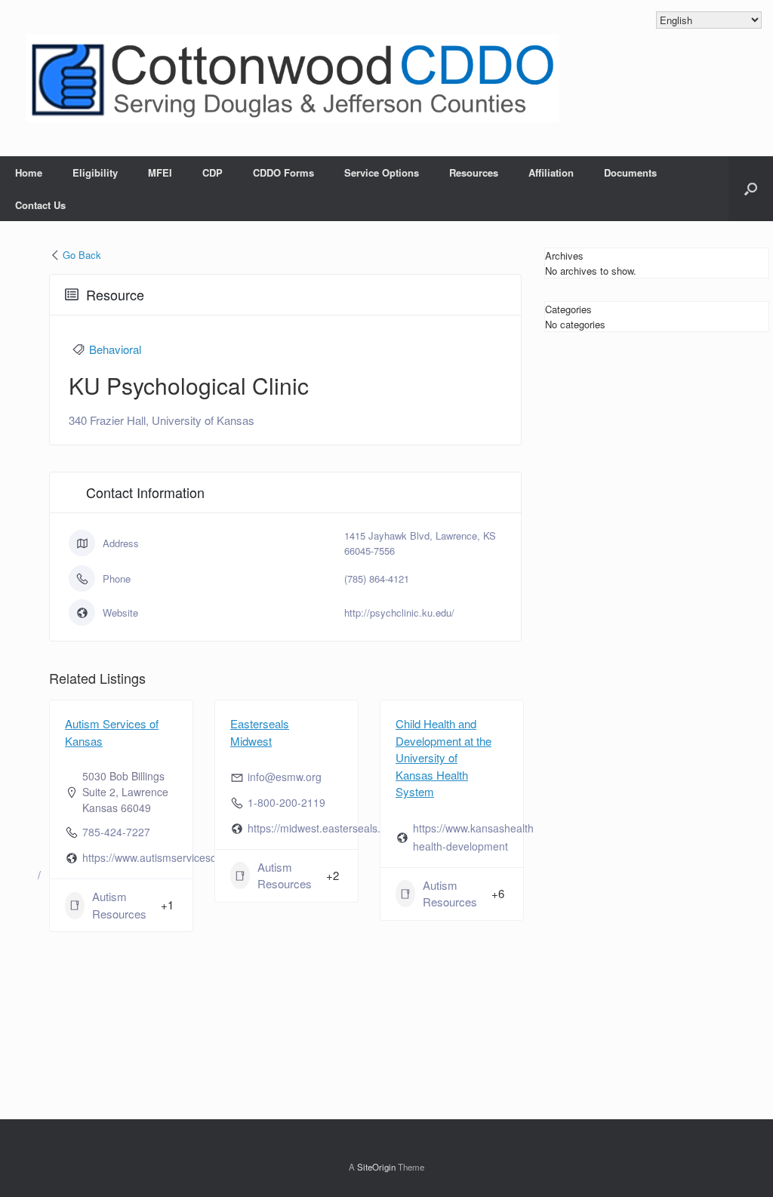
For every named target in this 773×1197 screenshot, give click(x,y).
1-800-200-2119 (286, 802)
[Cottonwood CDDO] (292, 78)
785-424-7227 (116, 831)
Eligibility (95, 172)
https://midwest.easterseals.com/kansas (343, 827)
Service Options (381, 172)
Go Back (82, 255)
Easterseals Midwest (259, 732)
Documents (630, 172)
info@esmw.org (285, 776)
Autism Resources (119, 905)
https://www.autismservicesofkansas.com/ (181, 857)
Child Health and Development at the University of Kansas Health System (443, 757)
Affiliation (551, 172)
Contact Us (40, 205)
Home (28, 172)
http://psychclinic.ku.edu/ (399, 612)
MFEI (160, 172)
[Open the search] (750, 188)
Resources (473, 172)
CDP (212, 172)
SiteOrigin (376, 1167)
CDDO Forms (283, 172)
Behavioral (115, 349)
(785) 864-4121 (376, 578)
